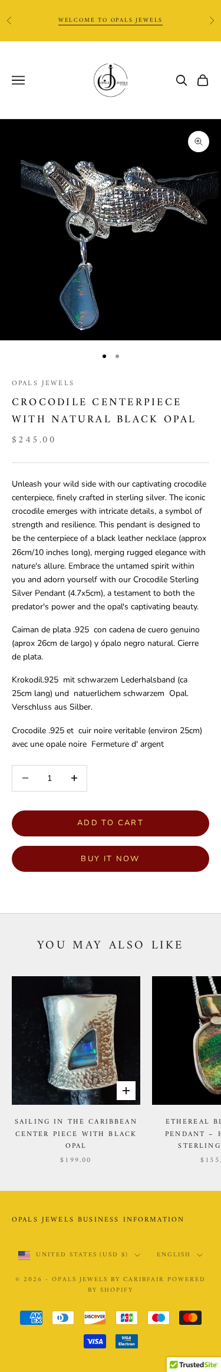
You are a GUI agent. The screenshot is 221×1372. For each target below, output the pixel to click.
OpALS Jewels (43, 384)
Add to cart (110, 823)
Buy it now (110, 859)
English (174, 1255)
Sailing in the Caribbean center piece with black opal (76, 1135)
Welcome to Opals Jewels (110, 20)
